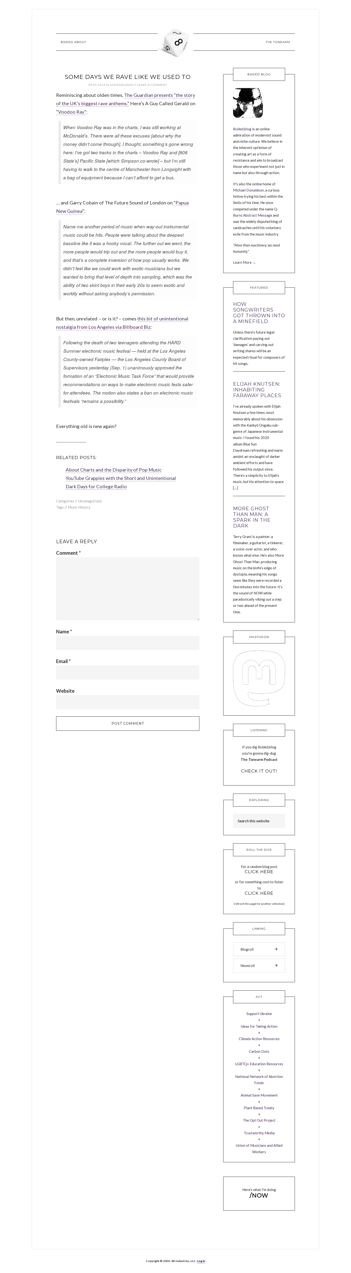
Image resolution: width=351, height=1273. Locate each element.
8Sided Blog (175, 42)
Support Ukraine (259, 1013)
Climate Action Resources (259, 1039)
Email (63, 661)
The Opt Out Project (259, 1120)
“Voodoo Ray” (71, 112)
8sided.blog (242, 129)
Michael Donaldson (248, 190)
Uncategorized (89, 501)
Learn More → (244, 262)
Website (65, 691)
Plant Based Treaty (259, 1108)
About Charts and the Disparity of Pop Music (114, 469)
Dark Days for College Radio (96, 486)
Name (64, 631)
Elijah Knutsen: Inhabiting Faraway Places (257, 389)
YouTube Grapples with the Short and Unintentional (121, 478)
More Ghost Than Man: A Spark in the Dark (252, 517)
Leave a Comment (152, 85)
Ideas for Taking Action (259, 1026)
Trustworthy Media (259, 1133)
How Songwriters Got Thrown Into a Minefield (259, 312)
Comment (68, 553)
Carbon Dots (259, 1051)
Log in (201, 1261)
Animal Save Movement (259, 1095)
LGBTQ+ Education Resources (259, 1064)
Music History (79, 507)
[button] (259, 949)
